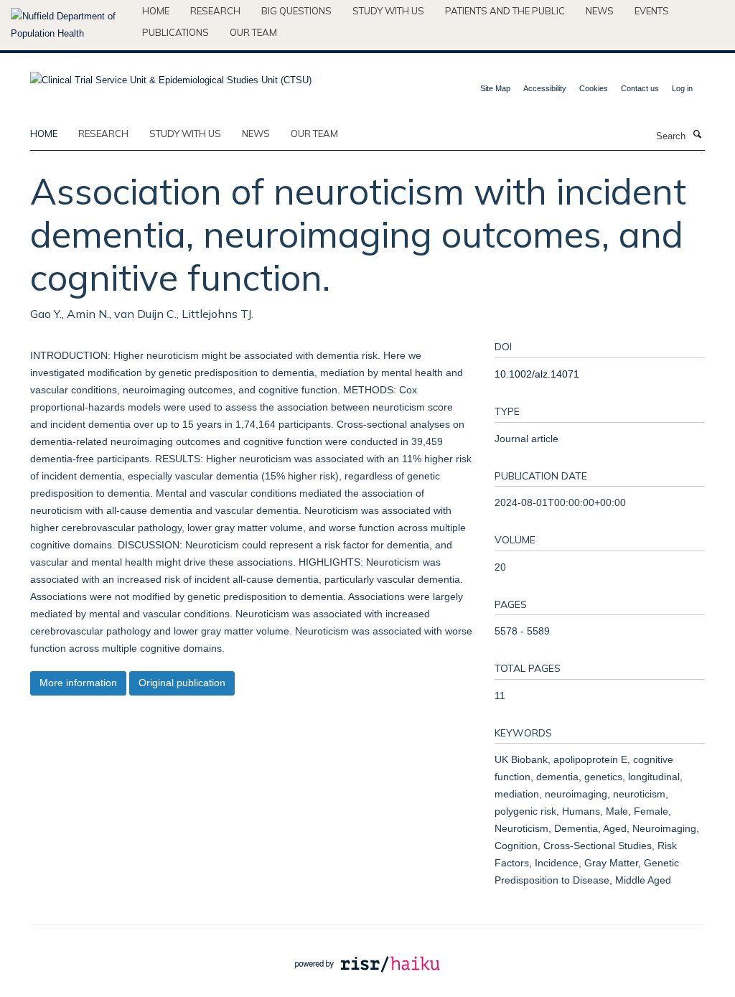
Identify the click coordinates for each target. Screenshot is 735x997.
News (600, 11)
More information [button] (78, 682)
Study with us (388, 11)
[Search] (697, 135)
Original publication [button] (182, 682)
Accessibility (544, 88)
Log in (682, 88)
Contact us (640, 88)
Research (215, 11)
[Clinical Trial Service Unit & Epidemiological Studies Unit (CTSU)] (171, 75)
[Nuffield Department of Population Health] (71, 25)
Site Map (495, 88)
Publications (175, 32)
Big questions (296, 11)
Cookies (593, 88)
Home (155, 11)
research (103, 133)
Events (652, 11)
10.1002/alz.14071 (537, 374)
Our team (253, 32)
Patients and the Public (505, 11)
